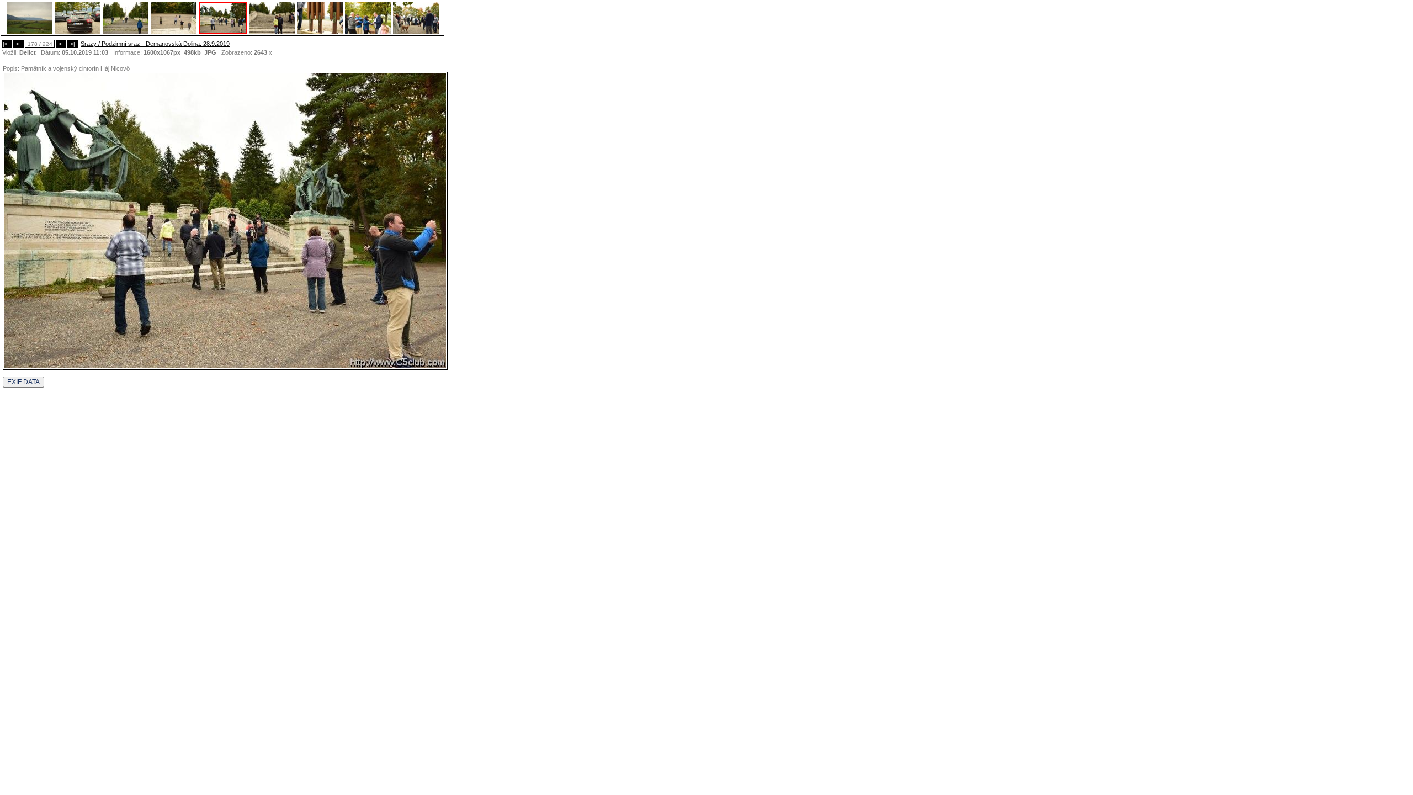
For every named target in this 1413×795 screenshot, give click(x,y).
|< (7, 44)
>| (72, 44)
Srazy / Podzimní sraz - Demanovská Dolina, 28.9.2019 (155, 43)
